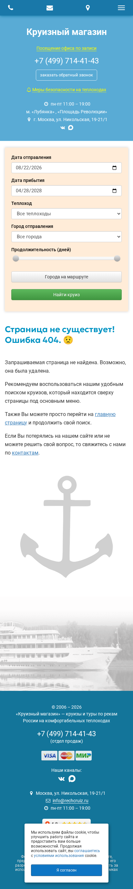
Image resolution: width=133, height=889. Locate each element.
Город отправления (32, 226)
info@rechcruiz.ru (70, 800)
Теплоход (21, 203)
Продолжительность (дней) (41, 249)
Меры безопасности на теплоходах (69, 89)
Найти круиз (66, 294)
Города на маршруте (66, 276)
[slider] (16, 258)
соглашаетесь (87, 851)
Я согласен (66, 870)
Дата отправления (31, 157)
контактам (25, 453)
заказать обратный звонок (66, 75)
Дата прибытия (28, 180)
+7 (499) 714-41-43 (66, 734)
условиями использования (59, 855)
